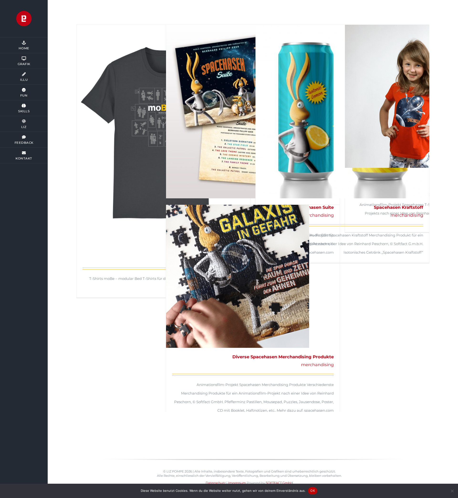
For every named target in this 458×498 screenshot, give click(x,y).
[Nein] (452, 490)
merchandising (317, 364)
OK (312, 491)
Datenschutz (216, 483)
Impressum (237, 483)
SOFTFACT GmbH (279, 483)
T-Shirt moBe (163, 133)
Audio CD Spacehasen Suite (252, 111)
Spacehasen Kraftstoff (342, 111)
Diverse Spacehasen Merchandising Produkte (252, 276)
